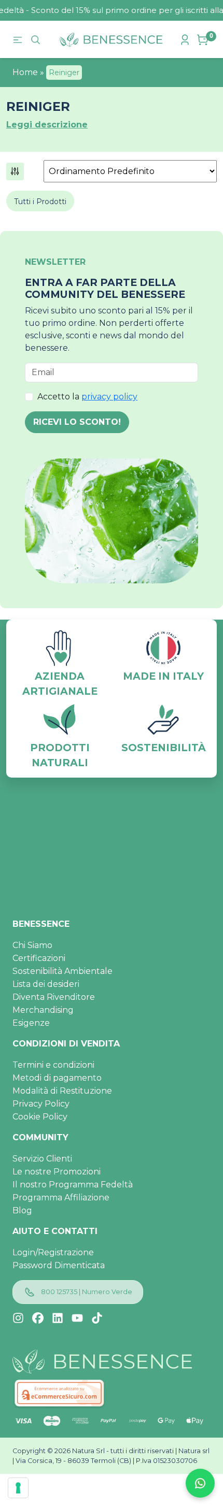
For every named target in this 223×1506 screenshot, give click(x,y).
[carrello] (204, 39)
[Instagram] (18, 1318)
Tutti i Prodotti (40, 201)
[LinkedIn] (57, 1318)
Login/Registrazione (53, 1252)
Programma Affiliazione (60, 1197)
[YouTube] (77, 1318)
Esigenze (31, 1023)
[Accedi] (186, 39)
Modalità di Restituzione (62, 1091)
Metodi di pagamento (57, 1078)
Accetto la (87, 396)
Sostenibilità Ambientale (62, 971)
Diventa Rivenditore (53, 997)
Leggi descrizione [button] (47, 125)
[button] (15, 171)
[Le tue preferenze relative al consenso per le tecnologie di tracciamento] (18, 1488)
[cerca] (37, 39)
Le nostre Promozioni (56, 1172)
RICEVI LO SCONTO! (77, 422)
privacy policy (109, 396)
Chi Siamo (32, 945)
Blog (22, 1210)
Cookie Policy (39, 1117)
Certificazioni (38, 958)
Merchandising (43, 1010)
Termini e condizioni (53, 1065)
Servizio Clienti (42, 1159)
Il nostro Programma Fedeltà (72, 1184)
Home (25, 72)
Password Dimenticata (58, 1265)
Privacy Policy (40, 1104)
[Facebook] (38, 1318)
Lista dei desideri (45, 984)
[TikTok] (97, 1318)
